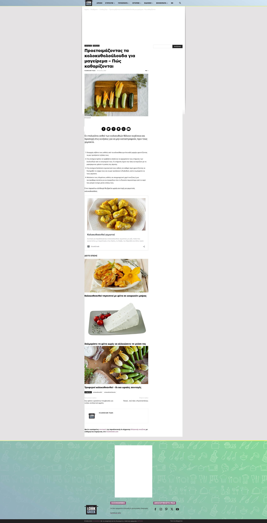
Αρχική (99, 3)
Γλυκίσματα (123, 3)
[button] (180, 3)
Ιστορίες (136, 3)
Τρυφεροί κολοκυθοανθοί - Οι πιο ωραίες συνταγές (112, 387)
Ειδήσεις (148, 3)
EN (172, 3)
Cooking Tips (103, 9)
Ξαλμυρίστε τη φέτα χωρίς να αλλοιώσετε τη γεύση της (115, 344)
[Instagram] (161, 510)
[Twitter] (172, 510)
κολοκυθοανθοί (97, 392)
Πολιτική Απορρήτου (176, 521)
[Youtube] (177, 510)
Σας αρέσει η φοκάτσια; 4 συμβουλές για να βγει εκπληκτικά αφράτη (98, 402)
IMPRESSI (140, 521)
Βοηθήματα (161, 3)
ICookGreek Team (89, 70)
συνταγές (102, 429)
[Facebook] (155, 510)
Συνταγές (109, 3)
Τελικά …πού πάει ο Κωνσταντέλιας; (135, 401)
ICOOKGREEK (96, 521)
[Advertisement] (133, 26)
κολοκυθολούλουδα (109, 392)
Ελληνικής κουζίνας (138, 429)
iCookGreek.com (112, 432)
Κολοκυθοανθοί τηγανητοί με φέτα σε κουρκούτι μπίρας (115, 296)
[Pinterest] (166, 510)
